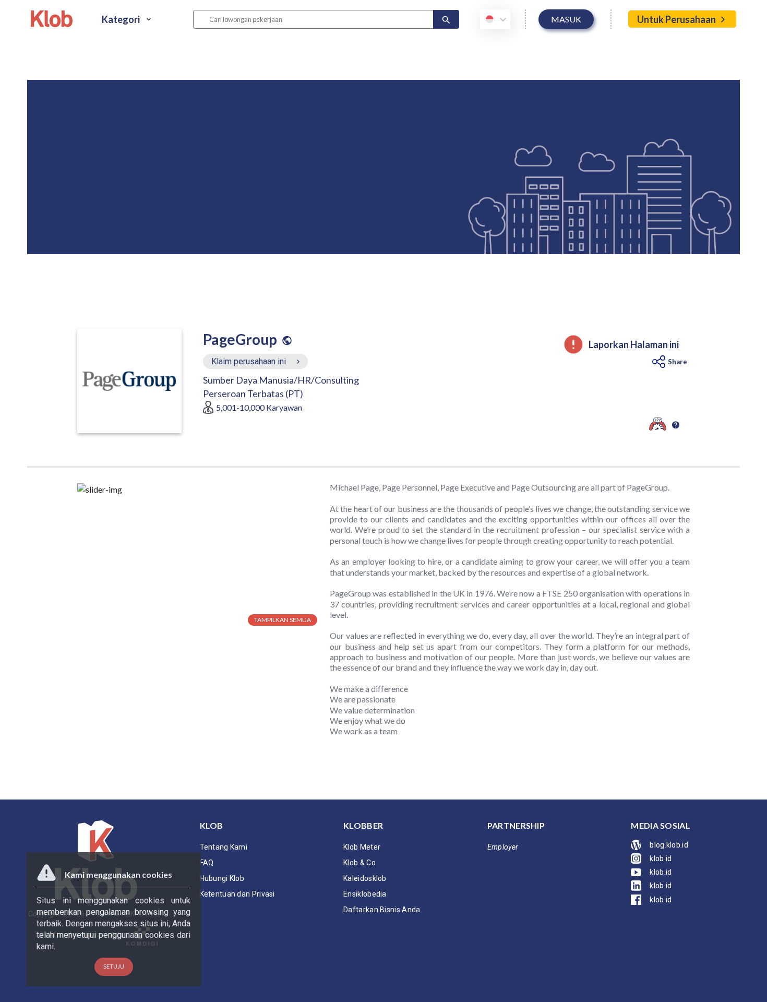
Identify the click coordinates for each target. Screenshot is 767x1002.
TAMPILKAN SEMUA (282, 620)
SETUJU (113, 966)
